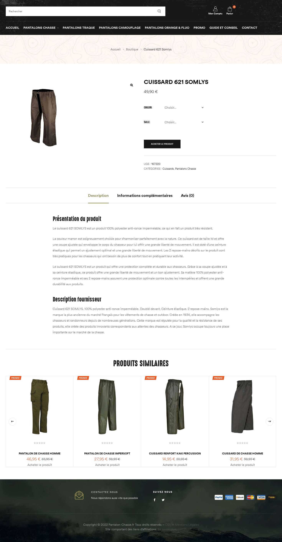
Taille (146, 122)
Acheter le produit (162, 144)
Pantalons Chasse (185, 168)
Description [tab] (98, 195)
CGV (168, 524)
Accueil (115, 49)
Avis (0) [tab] (187, 195)
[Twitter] (163, 500)
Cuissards (168, 168)
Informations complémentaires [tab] (144, 195)
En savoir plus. (167, 529)
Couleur (148, 107)
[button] (131, 85)
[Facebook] (154, 500)
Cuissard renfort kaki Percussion (175, 453)
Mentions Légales (187, 524)
